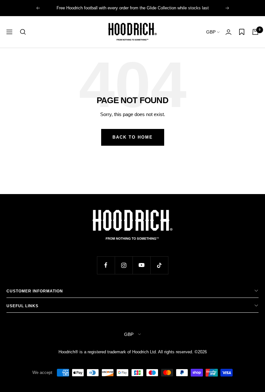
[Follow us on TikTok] (159, 265)
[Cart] (255, 32)
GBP (211, 31)
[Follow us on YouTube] (141, 265)
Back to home (132, 137)
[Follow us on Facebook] (106, 265)
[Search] (23, 32)
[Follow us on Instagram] (123, 265)
